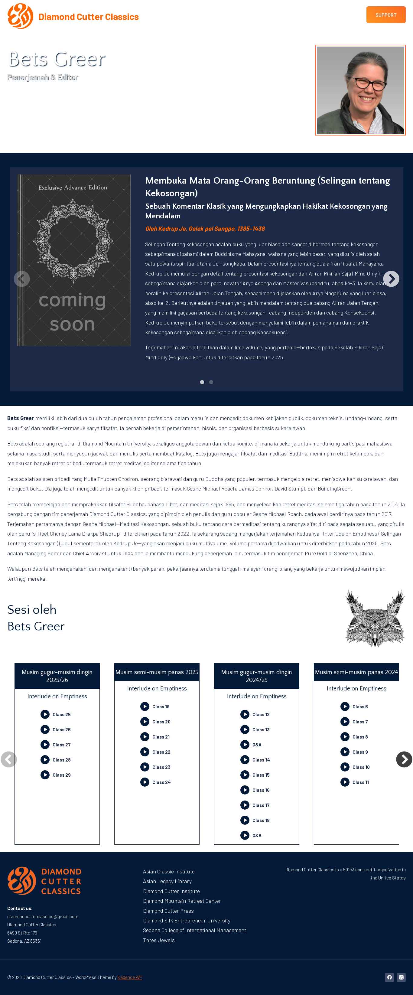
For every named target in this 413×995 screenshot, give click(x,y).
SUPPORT (386, 15)
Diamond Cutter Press (168, 910)
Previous (22, 279)
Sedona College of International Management (194, 930)
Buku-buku (194, 32)
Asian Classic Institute (169, 871)
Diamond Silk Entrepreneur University (186, 920)
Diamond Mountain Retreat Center (182, 900)
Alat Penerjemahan (243, 32)
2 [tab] (211, 382)
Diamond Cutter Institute (171, 891)
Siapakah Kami (114, 32)
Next (391, 279)
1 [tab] (202, 382)
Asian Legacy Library (167, 881)
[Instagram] (401, 977)
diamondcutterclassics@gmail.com (42, 916)
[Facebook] (389, 977)
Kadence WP (130, 977)
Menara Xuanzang (62, 32)
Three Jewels (159, 940)
